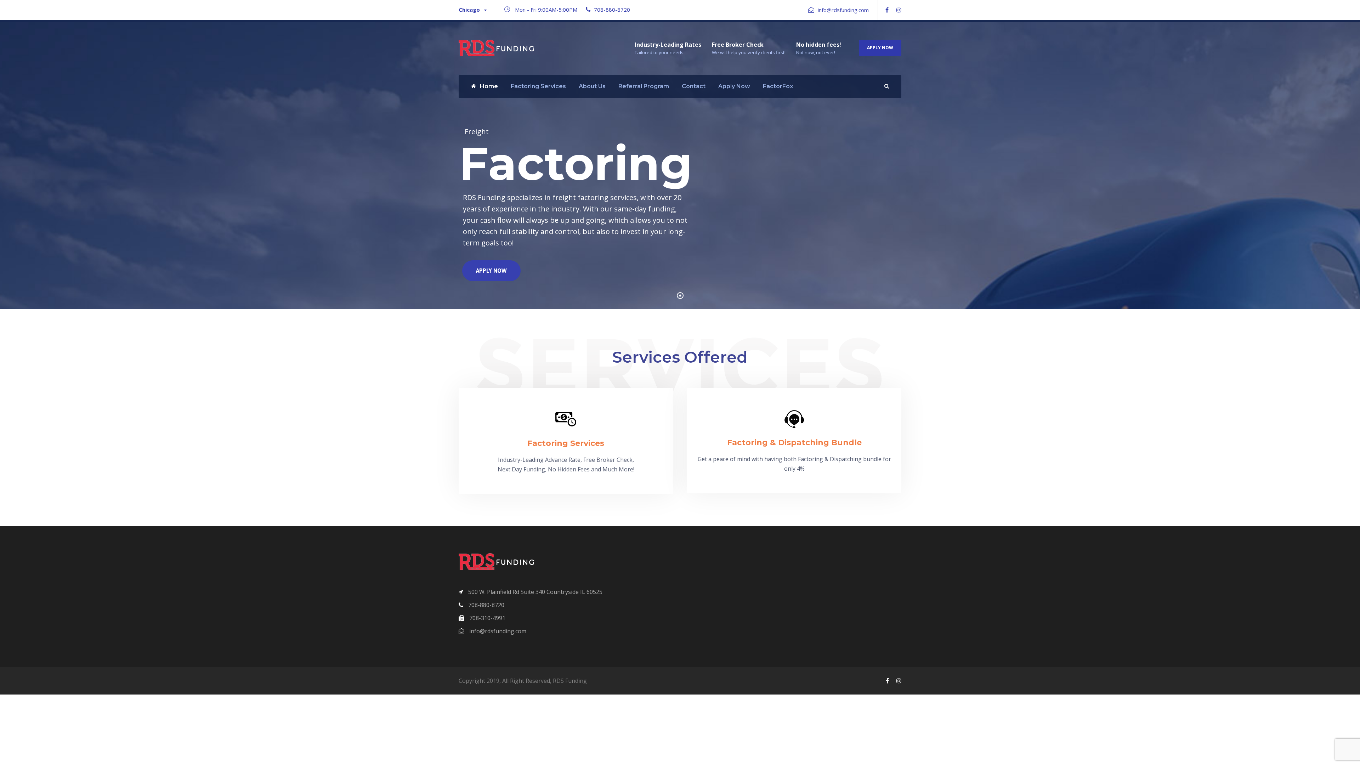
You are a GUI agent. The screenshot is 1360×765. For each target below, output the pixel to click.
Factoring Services (538, 86)
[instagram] (898, 10)
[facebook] (887, 10)
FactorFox (778, 86)
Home (489, 86)
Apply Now (880, 48)
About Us (592, 86)
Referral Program (643, 86)
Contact (694, 86)
